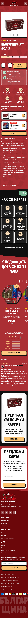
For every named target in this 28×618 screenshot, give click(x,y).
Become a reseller (5, 548)
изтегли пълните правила (13, 247)
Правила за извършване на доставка (10, 577)
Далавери (4, 523)
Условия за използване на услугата (9, 580)
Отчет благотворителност (8, 553)
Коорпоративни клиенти (8, 550)
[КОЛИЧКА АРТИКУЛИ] (25, 3)
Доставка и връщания (7, 538)
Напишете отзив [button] (14, 353)
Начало (2, 9)
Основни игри (5, 520)
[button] (8, 343)
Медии (3, 545)
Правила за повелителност (7, 574)
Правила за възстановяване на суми (10, 583)
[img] (5, 363)
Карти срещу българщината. (9, 589)
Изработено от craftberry (7, 586)
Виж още (14, 133)
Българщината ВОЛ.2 (10, 9)
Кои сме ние (4, 533)
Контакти (3, 535)
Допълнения (5, 526)
